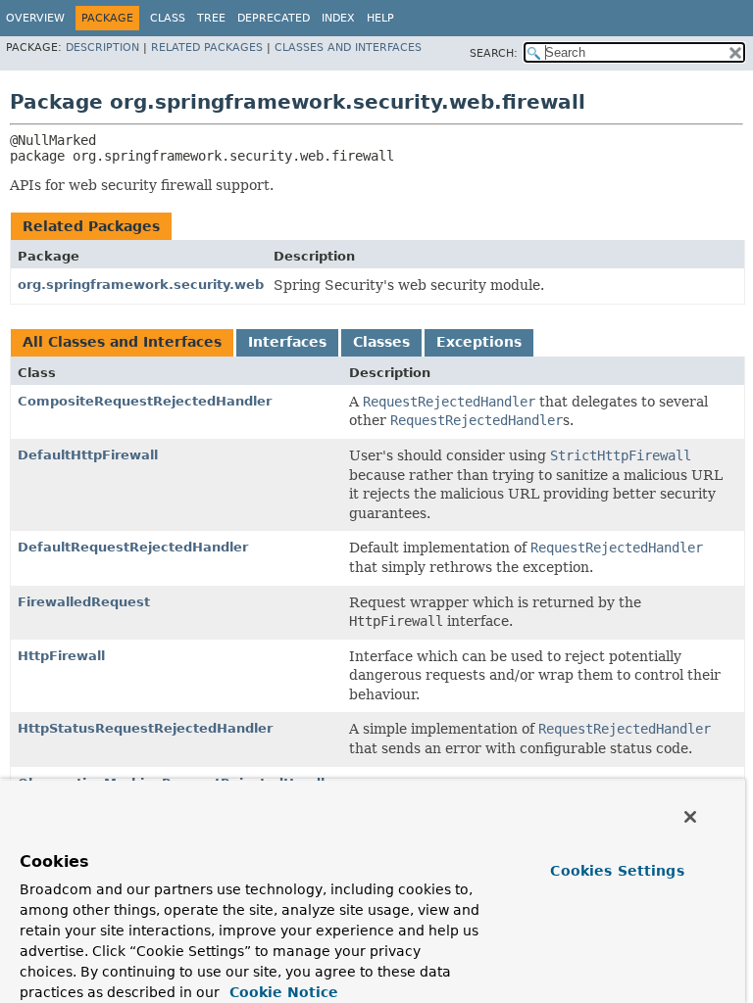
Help (380, 18)
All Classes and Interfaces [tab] (122, 342)
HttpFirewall (61, 655)
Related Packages (207, 47)
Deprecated (273, 18)
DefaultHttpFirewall (88, 455)
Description (102, 47)
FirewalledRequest (84, 602)
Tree (211, 18)
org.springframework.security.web (141, 284)
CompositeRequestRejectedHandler (145, 401)
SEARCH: (494, 53)
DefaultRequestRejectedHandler (133, 547)
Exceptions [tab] (479, 342)
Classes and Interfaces (348, 47)
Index (338, 18)
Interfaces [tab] (287, 342)
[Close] (690, 816)
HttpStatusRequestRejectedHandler (145, 728)
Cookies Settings (616, 871)
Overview (35, 18)
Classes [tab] (381, 342)
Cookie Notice (281, 992)
